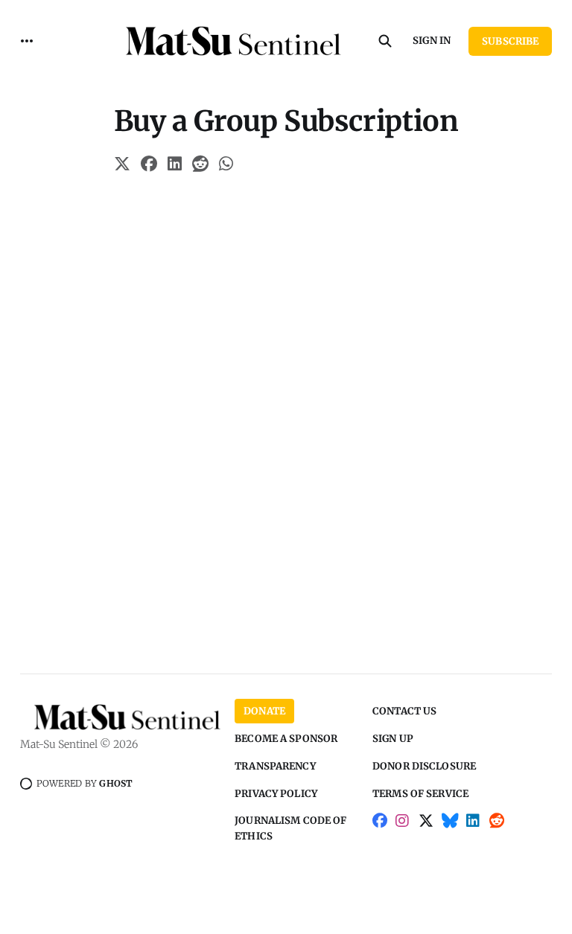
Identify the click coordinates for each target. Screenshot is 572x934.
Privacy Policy (276, 793)
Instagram (402, 829)
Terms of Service (420, 793)
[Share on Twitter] (122, 166)
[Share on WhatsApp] (226, 166)
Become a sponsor (286, 738)
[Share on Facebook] (149, 166)
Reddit (497, 829)
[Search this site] (385, 41)
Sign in (432, 40)
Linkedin (473, 829)
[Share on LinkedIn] (175, 166)
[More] (27, 41)
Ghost (116, 783)
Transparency (275, 766)
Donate (264, 711)
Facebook (380, 829)
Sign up (392, 738)
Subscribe (510, 41)
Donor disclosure (424, 766)
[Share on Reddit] (200, 166)
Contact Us (404, 711)
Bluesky (450, 829)
